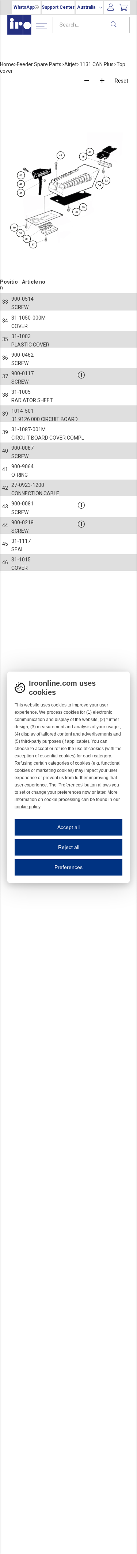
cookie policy (27, 806)
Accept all (68, 827)
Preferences (68, 867)
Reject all (68, 847)
